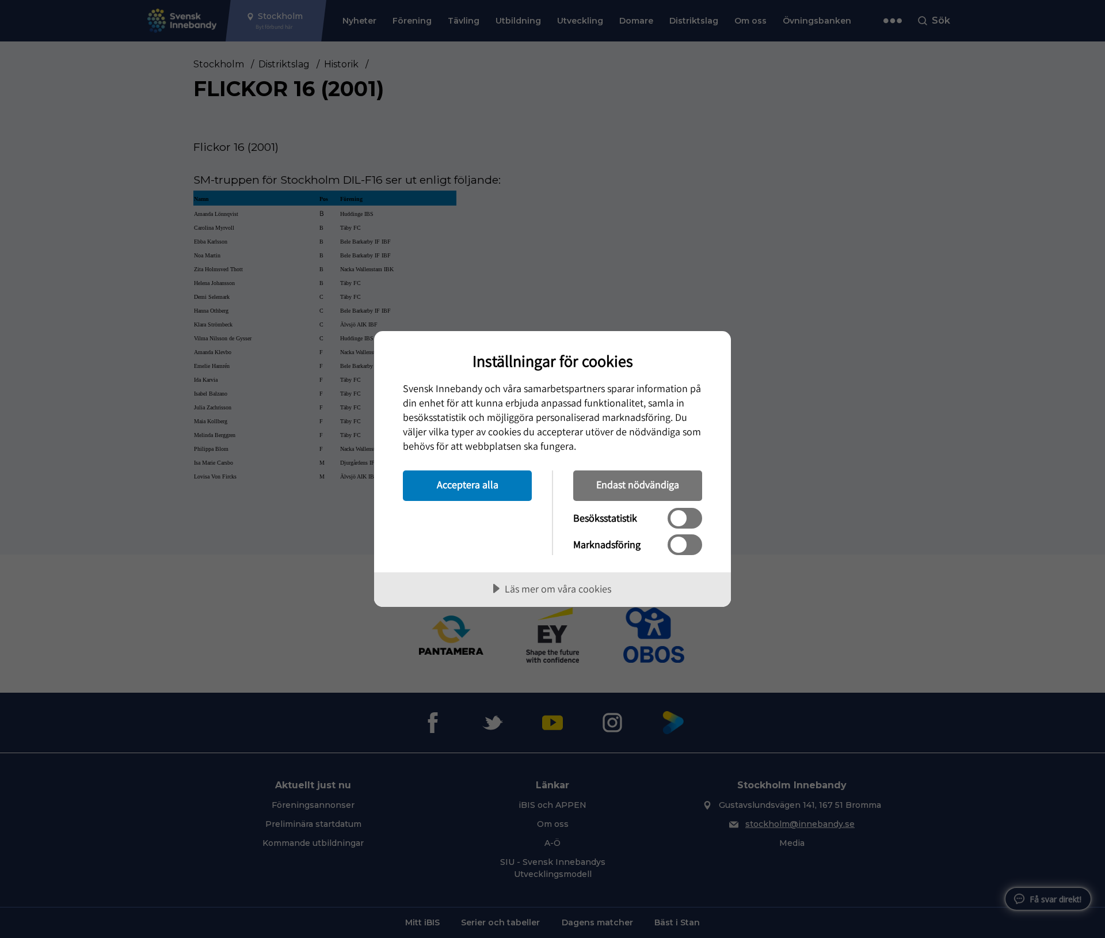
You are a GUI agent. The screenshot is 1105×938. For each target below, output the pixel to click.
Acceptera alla (467, 484)
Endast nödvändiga (637, 484)
